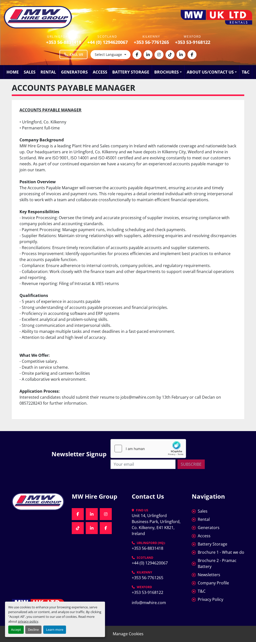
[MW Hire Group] (38, 501)
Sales (30, 72)
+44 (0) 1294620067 (107, 42)
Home (12, 72)
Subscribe (191, 464)
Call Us (76, 54)
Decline (33, 629)
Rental (48, 72)
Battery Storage (130, 72)
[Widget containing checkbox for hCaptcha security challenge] (148, 448)
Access (100, 72)
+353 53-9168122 (192, 42)
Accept (16, 629)
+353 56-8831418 (63, 42)
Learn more (54, 629)
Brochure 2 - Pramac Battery (217, 563)
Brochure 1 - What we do (221, 552)
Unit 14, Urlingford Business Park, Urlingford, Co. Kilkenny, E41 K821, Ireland (157, 524)
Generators (74, 72)
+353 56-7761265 (151, 42)
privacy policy (28, 621)
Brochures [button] (166, 72)
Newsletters (209, 574)
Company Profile (213, 583)
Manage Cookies (128, 634)
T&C (246, 72)
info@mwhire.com (149, 602)
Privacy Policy (210, 599)
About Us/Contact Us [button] (210, 72)
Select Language (108, 54)
